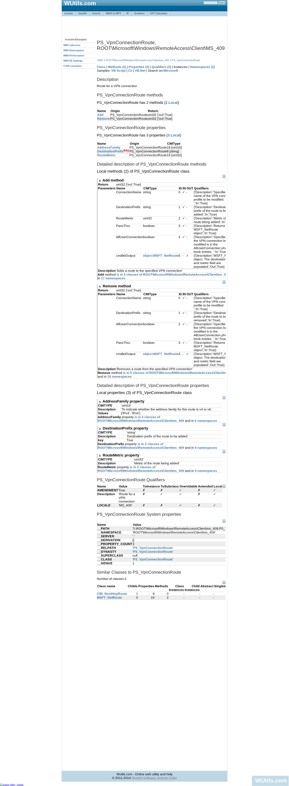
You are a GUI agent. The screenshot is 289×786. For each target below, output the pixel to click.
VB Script (118, 70)
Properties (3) (139, 67)
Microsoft (171, 70)
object (148, 255)
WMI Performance (73, 55)
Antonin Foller (167, 778)
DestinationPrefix (110, 151)
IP (127, 13)
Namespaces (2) (202, 67)
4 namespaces (206, 447)
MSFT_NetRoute (165, 255)
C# (130, 70)
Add (100, 115)
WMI (100, 60)
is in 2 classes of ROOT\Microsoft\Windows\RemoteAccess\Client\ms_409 (141, 418)
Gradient (139, 13)
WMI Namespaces (73, 50)
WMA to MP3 (113, 13)
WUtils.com (271, 780)
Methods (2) (117, 67)
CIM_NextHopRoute (112, 593)
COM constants (72, 65)
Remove (103, 118)
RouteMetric (106, 155)
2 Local (171, 102)
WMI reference (71, 45)
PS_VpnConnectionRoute (186, 60)
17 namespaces (113, 278)
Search (96, 13)
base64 (82, 13)
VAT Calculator (158, 13)
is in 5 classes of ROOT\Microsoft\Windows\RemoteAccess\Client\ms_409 (173, 274)
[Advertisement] (144, 25)
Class (101, 67)
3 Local (174, 135)
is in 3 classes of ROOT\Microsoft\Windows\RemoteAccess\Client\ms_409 (141, 469)
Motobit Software (144, 778)
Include (68, 13)
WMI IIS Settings (73, 60)
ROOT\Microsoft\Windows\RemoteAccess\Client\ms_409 (137, 60)
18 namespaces (119, 376)
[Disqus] (161, 641)
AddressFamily (108, 147)
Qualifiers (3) (161, 67)
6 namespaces (206, 420)
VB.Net (140, 70)
